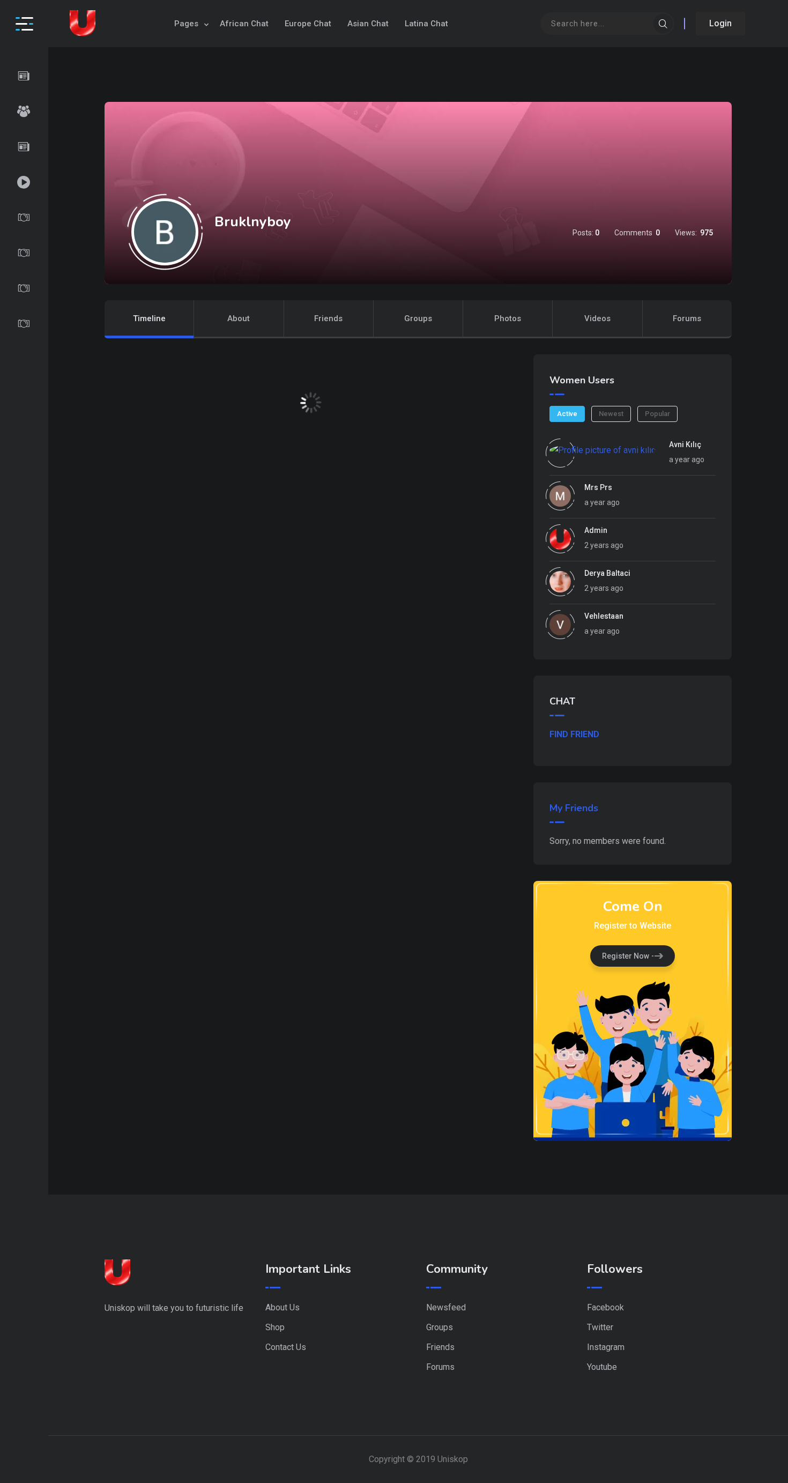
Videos (597, 318)
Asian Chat (368, 23)
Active (567, 414)
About (238, 318)
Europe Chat (308, 23)
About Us (282, 1307)
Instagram (606, 1347)
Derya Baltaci (607, 573)
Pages (186, 23)
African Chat (244, 23)
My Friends (573, 808)
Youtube (602, 1367)
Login (720, 23)
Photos (507, 318)
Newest (611, 414)
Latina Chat (426, 23)
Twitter (600, 1327)
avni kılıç (685, 444)
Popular (657, 414)
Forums (687, 318)
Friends (328, 318)
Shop (275, 1327)
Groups (418, 318)
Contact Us (285, 1347)
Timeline (149, 318)
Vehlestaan (603, 616)
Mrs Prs (598, 487)
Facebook (605, 1307)
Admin (595, 530)
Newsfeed (446, 1307)
